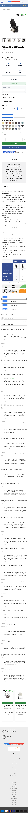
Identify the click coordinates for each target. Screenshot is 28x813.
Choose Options (7, 702)
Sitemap (14, 804)
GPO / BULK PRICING (14, 147)
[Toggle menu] (2, 2)
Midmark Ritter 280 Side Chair (20, 706)
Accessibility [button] (14, 798)
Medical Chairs (14, 759)
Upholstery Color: (7, 120)
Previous (2, 706)
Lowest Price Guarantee (15, 59)
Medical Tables (14, 756)
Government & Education (14, 773)
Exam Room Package (14, 763)
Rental (14, 771)
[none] (14, 26)
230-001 (16, 261)
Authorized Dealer (14, 788)
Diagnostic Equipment (14, 761)
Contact (14, 782)
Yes (5, 134)
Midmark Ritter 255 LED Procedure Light (7, 706)
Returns (14, 802)
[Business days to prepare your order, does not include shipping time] (16, 79)
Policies (14, 800)
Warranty (14, 796)
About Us (14, 786)
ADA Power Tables (14, 775)
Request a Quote (14, 769)
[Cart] (25, 2)
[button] (4, 341)
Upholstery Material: (8, 113)
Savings (14, 767)
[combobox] (14, 9)
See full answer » (23, 354)
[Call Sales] (22, 2)
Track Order (14, 784)
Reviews (14, 790)
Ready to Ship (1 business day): (11, 132)
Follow (2, 330)
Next (25, 706)
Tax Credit (14, 794)
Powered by (21, 321)
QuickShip (14, 765)
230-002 (23, 261)
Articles (14, 792)
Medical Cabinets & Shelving (14, 758)
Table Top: (5, 105)
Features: (5, 94)
